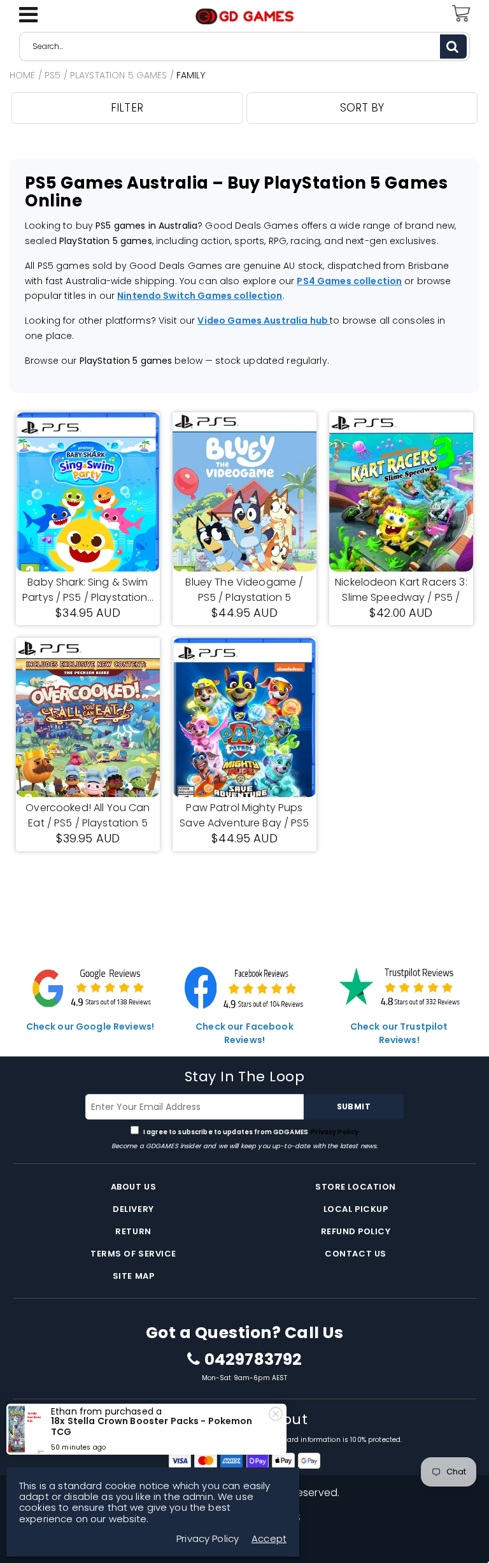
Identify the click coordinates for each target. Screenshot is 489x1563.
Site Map (133, 1276)
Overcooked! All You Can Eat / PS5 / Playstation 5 (87, 815)
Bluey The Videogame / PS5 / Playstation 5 (244, 590)
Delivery (133, 1209)
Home (23, 75)
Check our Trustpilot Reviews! (399, 1033)
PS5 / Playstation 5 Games (106, 75)
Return (133, 1231)
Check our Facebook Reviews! (244, 1033)
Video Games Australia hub (263, 320)
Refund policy (356, 1231)
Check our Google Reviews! (90, 1026)
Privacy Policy (333, 1132)
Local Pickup (355, 1209)
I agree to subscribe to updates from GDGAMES (250, 1132)
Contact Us (355, 1254)
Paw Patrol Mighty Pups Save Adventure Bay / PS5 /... (244, 815)
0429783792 (253, 1360)
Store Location (355, 1187)
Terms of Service (133, 1254)
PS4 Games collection (349, 281)
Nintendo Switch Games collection (199, 295)
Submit (354, 1106)
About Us (133, 1187)
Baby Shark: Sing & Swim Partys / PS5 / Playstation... (87, 590)
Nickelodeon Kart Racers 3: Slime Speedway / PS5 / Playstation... (401, 590)
